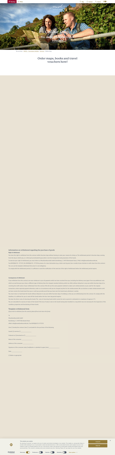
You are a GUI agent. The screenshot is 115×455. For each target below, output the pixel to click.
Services (42, 51)
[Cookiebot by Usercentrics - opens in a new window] (11, 452)
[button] (12, 1)
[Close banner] (110, 440)
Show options (72, 452)
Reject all (98, 445)
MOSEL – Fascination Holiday (31, 51)
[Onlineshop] (105, 1)
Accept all (98, 441)
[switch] (41, 452)
